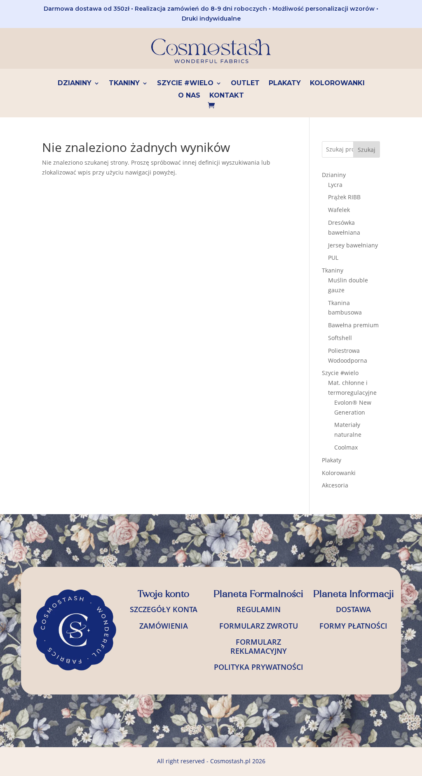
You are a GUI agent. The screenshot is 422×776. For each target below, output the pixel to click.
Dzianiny (74, 83)
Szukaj (366, 150)
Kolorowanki (337, 83)
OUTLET (245, 83)
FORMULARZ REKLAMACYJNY (258, 646)
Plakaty (285, 83)
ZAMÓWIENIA (163, 626)
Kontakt (226, 96)
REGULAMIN (259, 609)
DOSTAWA (353, 609)
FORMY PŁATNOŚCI (353, 626)
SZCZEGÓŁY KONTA (163, 609)
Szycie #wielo (185, 83)
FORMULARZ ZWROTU (258, 626)
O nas (189, 96)
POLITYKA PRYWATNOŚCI (258, 667)
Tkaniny (124, 83)
